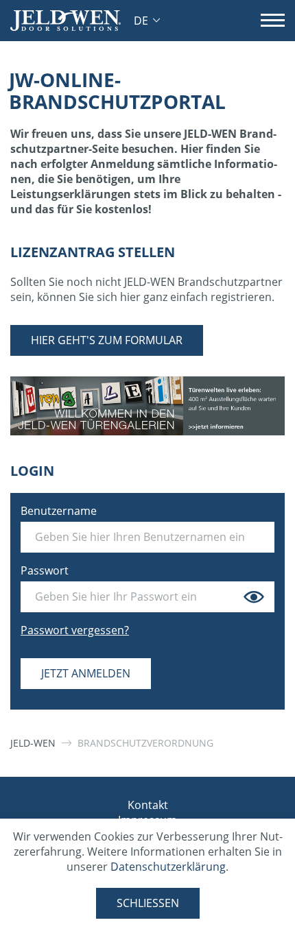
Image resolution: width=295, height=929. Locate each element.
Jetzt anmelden (85, 673)
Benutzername (59, 510)
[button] (147, 20)
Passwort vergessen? (75, 630)
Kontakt (148, 804)
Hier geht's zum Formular (106, 340)
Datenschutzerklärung (168, 866)
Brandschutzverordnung (145, 742)
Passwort (45, 570)
